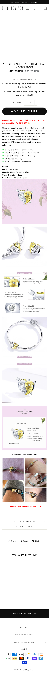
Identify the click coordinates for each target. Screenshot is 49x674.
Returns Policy (24, 527)
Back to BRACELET (26, 613)
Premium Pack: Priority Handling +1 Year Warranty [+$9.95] (26, 93)
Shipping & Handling (24, 521)
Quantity (16, 103)
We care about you (24, 643)
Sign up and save (24, 635)
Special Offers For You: (24, 80)
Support (24, 627)
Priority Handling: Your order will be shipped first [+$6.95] (26, 85)
